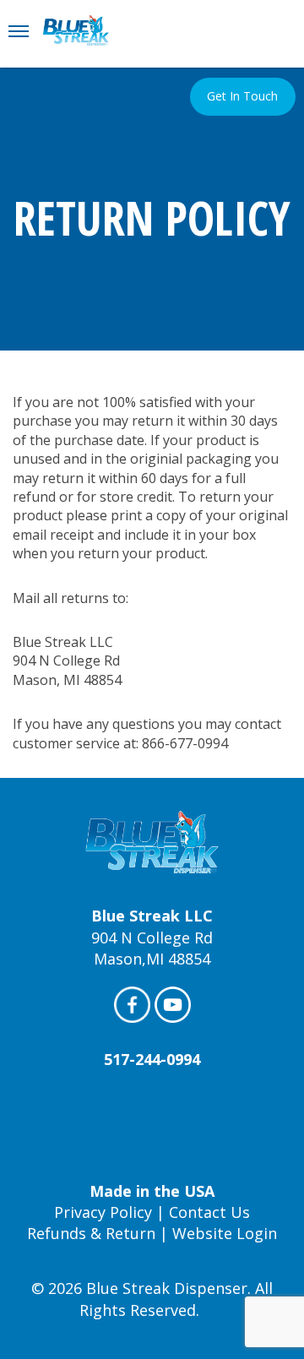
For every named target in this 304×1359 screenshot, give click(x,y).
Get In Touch (242, 96)
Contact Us (209, 1212)
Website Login (224, 1233)
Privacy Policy (103, 1212)
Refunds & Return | (99, 1233)
